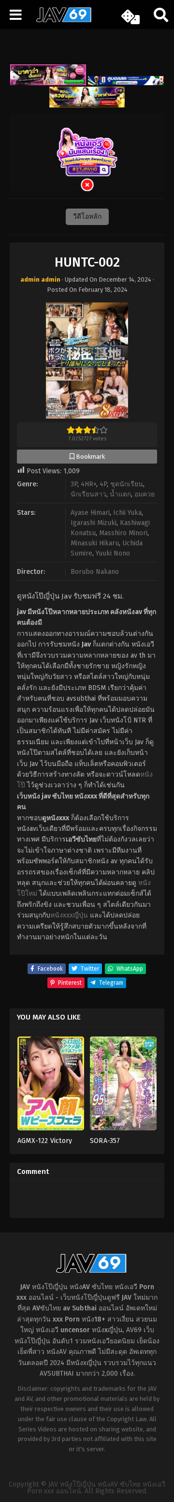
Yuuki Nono (113, 553)
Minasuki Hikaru (95, 543)
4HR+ (88, 484)
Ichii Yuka (127, 513)
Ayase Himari (90, 513)
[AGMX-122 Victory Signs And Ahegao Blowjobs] (50, 1086)
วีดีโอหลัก (87, 216)
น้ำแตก (120, 494)
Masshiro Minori (123, 533)
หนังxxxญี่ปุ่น (69, 915)
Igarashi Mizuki (93, 523)
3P (74, 484)
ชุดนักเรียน (126, 484)
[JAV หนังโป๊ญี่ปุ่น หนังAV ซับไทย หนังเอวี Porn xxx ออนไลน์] (60, 20)
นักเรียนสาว (88, 494)
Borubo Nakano (95, 572)
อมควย (144, 494)
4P (103, 484)
